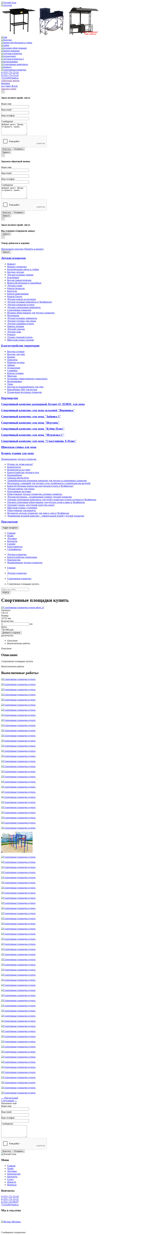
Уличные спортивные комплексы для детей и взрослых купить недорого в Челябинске (51, 499)
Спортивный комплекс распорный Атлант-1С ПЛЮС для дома (43, 404)
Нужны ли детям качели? (20, 464)
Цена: (4, 627)
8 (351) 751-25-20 (10, 72)
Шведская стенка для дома (18, 447)
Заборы (11, 365)
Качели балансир (16, 288)
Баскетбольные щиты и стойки (23, 269)
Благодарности (15, 546)
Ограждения (13, 367)
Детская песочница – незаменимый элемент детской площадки (39, 497)
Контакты (12, 541)
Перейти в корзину (34, 249)
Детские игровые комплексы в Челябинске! (29, 302)
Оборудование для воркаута (21, 510)
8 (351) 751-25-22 (10, 75)
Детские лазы (14, 331)
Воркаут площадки (17, 266)
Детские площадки (13, 258)
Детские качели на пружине (21, 299)
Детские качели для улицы (20, 488)
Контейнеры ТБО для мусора (22, 389)
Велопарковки (14, 381)
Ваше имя (6, 104)
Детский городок (16, 329)
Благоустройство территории (20, 345)
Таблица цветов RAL (18, 478)
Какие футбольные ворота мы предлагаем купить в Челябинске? (40, 486)
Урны (10, 384)
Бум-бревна (13, 277)
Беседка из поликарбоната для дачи (25, 386)
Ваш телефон (8, 115)
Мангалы (12, 376)
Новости (11, 1182)
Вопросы (12, 1184)
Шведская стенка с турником (22, 507)
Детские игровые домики (20, 274)
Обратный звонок (10, 80)
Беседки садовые (16, 351)
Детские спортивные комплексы (24, 307)
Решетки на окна (16, 362)
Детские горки (14, 285)
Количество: (7, 621)
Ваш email (6, 109)
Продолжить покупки (12, 249)
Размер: (5, 615)
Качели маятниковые (18, 293)
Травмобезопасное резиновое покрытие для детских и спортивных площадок (47, 480)
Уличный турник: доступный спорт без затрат (30, 505)
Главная (11, 533)
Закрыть (6, 152)
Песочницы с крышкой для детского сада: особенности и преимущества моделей (48, 483)
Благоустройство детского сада (23, 472)
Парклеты (12, 359)
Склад (10, 1179)
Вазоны (11, 357)
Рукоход (11, 334)
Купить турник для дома (17, 453)
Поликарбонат (14, 475)
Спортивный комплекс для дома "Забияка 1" (31, 416)
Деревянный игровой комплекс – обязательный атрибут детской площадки (45, 516)
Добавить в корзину (11, 633)
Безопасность (14, 467)
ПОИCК (5, 592)
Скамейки (12, 370)
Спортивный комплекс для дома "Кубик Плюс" (33, 428)
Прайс (10, 535)
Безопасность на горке (18, 469)
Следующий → (9, 1100)
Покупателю (9, 521)
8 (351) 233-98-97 (10, 1202)
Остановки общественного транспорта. (27, 378)
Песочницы (13, 315)
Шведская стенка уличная (20, 340)
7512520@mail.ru (9, 78)
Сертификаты (14, 549)
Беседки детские (15, 272)
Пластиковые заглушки (19, 491)
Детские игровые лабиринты (22, 318)
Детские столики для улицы (21, 321)
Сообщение (7, 121)
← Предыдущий (9, 1098)
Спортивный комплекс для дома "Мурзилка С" (33, 434)
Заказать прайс (8, 88)
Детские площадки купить (20, 304)
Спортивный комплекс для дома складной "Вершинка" (38, 410)
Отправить (19, 149)
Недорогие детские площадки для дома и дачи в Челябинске (38, 513)
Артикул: (6, 610)
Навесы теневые (15, 326)
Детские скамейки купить (20, 323)
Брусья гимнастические (19, 280)
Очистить (6, 149)
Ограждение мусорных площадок (24, 392)
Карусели (12, 291)
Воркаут (11, 264)
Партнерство (9, 398)
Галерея (11, 544)
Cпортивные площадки (19, 310)
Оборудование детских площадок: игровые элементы (34, 494)
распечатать (7, 635)
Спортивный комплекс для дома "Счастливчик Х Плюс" (39, 441)
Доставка (12, 538)
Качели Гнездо (14, 296)
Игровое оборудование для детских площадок (30, 312)
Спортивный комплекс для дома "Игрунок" (30, 422)
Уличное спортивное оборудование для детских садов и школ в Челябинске (46, 502)
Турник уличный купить (19, 337)
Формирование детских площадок (18, 459)
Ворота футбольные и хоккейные (24, 283)
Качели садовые (15, 373)
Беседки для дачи (16, 354)
